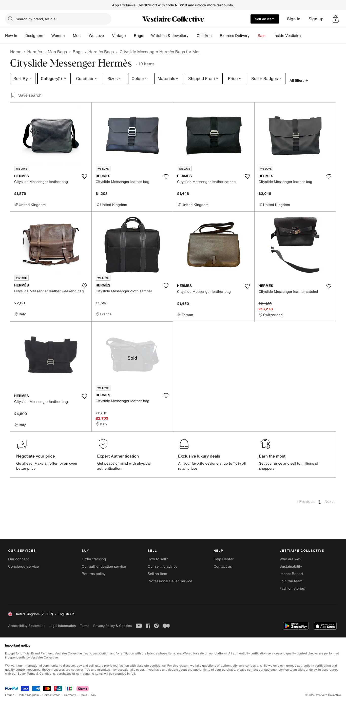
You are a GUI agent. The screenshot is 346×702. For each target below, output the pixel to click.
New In (11, 35)
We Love (96, 35)
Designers (34, 35)
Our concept (18, 559)
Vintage (119, 35)
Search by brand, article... (37, 19)
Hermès (34, 52)
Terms (84, 625)
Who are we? (290, 559)
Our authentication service (104, 566)
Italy (93, 695)
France (9, 695)
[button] (335, 19)
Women (58, 35)
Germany (70, 695)
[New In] (21, 36)
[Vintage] (130, 36)
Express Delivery (235, 35)
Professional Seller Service (170, 581)
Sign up (316, 19)
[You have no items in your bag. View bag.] (335, 19)
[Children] (216, 36)
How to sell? (158, 559)
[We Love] (108, 36)
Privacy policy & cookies (112, 625)
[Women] (69, 36)
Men (77, 35)
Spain (83, 695)
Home (15, 52)
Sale (261, 35)
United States (52, 695)
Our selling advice (163, 566)
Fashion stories (292, 588)
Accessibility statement (26, 625)
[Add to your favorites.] (85, 176)
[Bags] (147, 36)
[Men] (85, 36)
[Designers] (47, 36)
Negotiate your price (35, 456)
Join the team (291, 581)
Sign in (293, 19)
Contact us (223, 566)
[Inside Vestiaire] (305, 36)
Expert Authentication (118, 456)
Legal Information (62, 625)
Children (204, 35)
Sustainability (291, 566)
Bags (77, 52)
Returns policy (93, 573)
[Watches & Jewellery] (192, 36)
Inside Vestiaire (287, 35)
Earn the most (272, 456)
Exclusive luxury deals (199, 456)
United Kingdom (28, 695)
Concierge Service (23, 566)
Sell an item (265, 19)
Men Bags (57, 52)
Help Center (224, 559)
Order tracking (94, 559)
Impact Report (291, 573)
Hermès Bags (101, 52)
